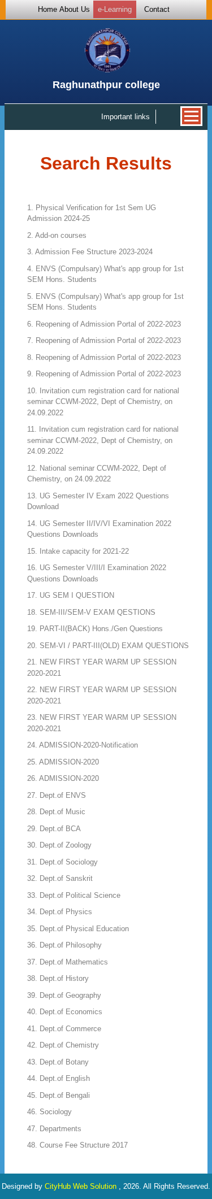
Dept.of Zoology (59, 845)
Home (47, 9)
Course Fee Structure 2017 (77, 1145)
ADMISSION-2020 (63, 762)
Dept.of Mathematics (67, 962)
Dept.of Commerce (64, 1028)
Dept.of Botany (58, 1062)
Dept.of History (58, 978)
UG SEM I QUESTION (70, 595)
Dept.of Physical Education (78, 928)
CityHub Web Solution (82, 1186)
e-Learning (115, 9)
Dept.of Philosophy (64, 945)
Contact (157, 9)
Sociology (49, 1111)
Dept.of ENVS (56, 795)
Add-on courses (56, 235)
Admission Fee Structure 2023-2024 (90, 251)
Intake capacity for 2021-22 (78, 551)
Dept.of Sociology (62, 862)
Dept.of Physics (59, 911)
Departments (54, 1128)
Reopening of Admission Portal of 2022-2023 (104, 324)
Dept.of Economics (64, 1011)
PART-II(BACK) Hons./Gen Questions (95, 628)
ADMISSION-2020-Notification (82, 745)
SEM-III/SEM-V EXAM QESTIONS (91, 612)
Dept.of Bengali (58, 1095)
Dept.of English (58, 1078)
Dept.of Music (56, 811)
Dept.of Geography (64, 995)
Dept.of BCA (54, 828)
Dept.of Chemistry (63, 1045)
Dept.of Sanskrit (60, 878)
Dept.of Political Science (73, 895)
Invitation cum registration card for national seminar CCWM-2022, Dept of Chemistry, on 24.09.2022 (103, 401)
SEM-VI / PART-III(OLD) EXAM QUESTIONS (108, 645)
